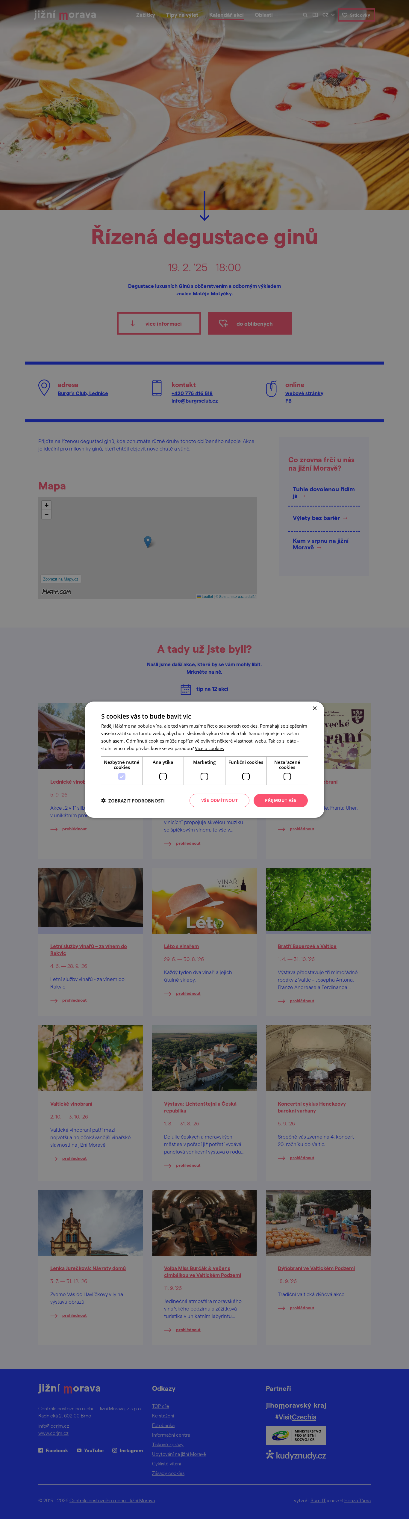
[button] (133, 800)
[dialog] (204, 759)
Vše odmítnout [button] (219, 800)
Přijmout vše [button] (280, 800)
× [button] (314, 708)
